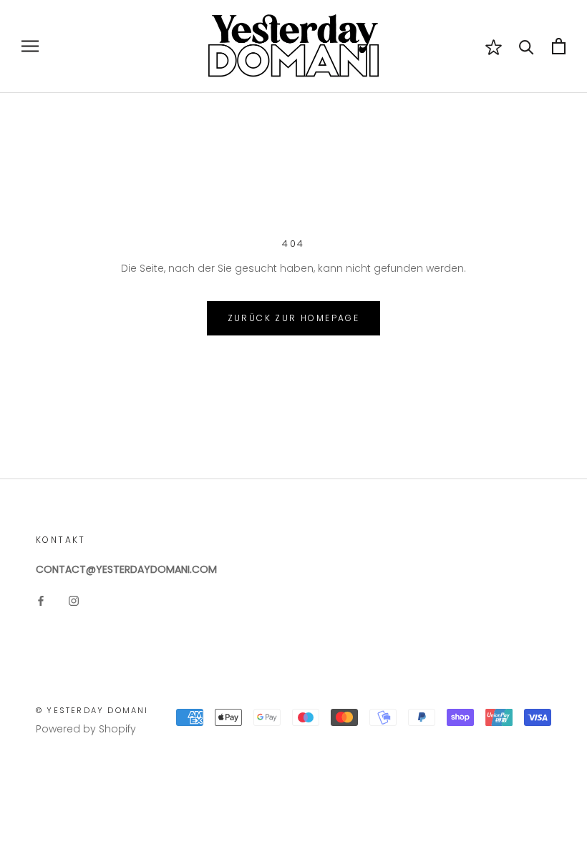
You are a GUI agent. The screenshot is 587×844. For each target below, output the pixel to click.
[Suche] (526, 46)
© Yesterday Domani (92, 710)
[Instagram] (74, 600)
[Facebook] (41, 600)
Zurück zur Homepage (294, 318)
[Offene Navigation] (30, 46)
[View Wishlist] (493, 46)
